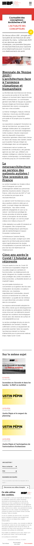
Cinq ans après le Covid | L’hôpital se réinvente (16, 258)
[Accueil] (11, 3)
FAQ (3, 471)
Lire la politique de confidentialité (9, 536)
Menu (30, 5)
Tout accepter (28, 543)
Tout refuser (5, 543)
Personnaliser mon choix (17, 543)
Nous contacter (7, 466)
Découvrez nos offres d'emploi (14, 487)
